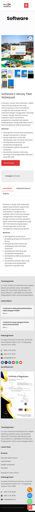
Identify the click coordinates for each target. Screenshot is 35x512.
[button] (26, 5)
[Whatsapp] (16, 362)
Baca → (5, 313)
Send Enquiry (9, 163)
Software (16, 176)
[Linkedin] (9, 362)
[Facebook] (2, 362)
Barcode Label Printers (9, 458)
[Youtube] (13, 362)
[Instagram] (6, 362)
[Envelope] (20, 362)
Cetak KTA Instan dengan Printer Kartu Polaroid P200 (16, 323)
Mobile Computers (8, 465)
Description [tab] (7, 188)
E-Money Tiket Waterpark (19, 204)
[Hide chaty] (29, 507)
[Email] (29, 495)
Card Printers (6, 461)
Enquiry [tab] (6, 194)
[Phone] (29, 489)
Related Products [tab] (23, 188)
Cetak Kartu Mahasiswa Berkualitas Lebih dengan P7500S (17, 309)
